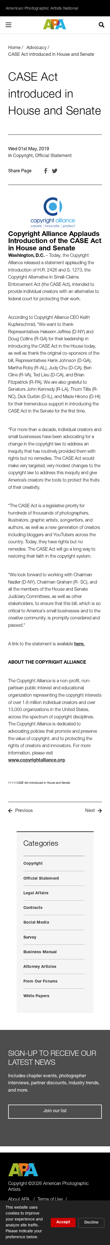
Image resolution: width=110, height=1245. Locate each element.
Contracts (33, 908)
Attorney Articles (40, 967)
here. (79, 644)
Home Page (55, 24)
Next (90, 811)
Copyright (23, 156)
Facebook (46, 171)
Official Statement (53, 156)
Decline (91, 1223)
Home (14, 48)
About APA (18, 1200)
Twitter (55, 171)
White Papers (36, 996)
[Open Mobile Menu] (14, 24)
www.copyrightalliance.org (36, 760)
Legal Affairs (36, 893)
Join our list (55, 1111)
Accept (63, 1222)
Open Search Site (101, 25)
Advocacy (37, 48)
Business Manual (40, 952)
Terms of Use (50, 1200)
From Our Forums (40, 982)
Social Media (36, 923)
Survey (29, 938)
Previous (24, 811)
